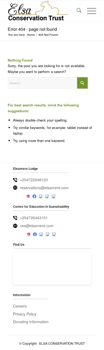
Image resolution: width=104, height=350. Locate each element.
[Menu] (89, 10)
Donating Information (31, 321)
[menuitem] (76, 10)
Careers (20, 306)
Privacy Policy (24, 314)
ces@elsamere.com (37, 225)
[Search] (76, 10)
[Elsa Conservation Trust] (43, 10)
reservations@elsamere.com (44, 187)
